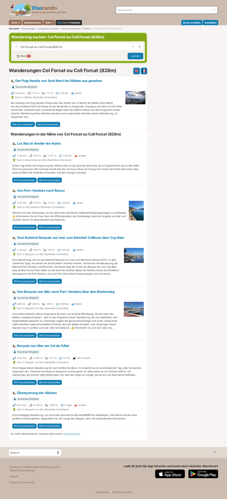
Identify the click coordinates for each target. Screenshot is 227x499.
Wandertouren (32, 22)
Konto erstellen (192, 22)
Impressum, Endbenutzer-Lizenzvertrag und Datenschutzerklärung (34, 468)
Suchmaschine (71, 433)
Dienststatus (103, 492)
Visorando (14, 28)
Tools (14, 22)
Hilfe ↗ (49, 22)
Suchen (135, 56)
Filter (24, 56)
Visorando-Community (22, 482)
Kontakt (14, 476)
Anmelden (211, 22)
